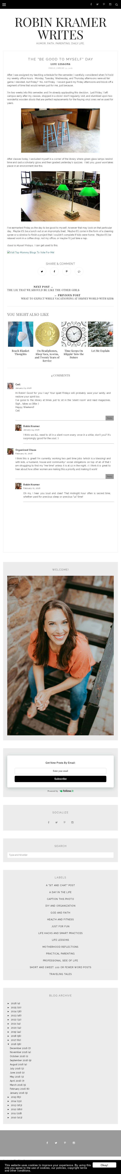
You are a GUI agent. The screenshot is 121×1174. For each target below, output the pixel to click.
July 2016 (15, 1068)
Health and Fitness (60, 919)
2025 (13, 1007)
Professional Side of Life (60, 960)
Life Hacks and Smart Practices (60, 933)
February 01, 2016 (23, 454)
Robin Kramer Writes (61, 27)
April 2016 (15, 1081)
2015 (13, 1097)
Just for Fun (61, 926)
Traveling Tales (60, 974)
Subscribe (60, 779)
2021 (13, 1023)
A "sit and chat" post (60, 885)
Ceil (17, 384)
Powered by (53, 791)
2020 (14, 1028)
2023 (14, 1015)
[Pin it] (66, 271)
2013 (13, 1105)
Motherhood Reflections (60, 947)
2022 (14, 1019)
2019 (13, 1032)
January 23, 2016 (23, 388)
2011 (13, 1113)
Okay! (104, 1165)
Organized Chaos (25, 450)
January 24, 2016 (31, 430)
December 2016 (19, 1048)
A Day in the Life (60, 892)
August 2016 (17, 1064)
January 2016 (17, 1093)
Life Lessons (61, 64)
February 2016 (18, 1089)
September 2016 (19, 1060)
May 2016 (15, 1076)
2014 (13, 1101)
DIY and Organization (60, 906)
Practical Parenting (60, 953)
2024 (14, 1011)
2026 (14, 1003)
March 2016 (16, 1085)
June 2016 (15, 1072)
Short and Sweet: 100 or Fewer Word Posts (60, 967)
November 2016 (19, 1052)
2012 (13, 1109)
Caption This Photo (60, 899)
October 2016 (17, 1056)
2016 (13, 1044)
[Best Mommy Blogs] (30, 252)
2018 (13, 1036)
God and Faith (60, 912)
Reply (109, 418)
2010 (13, 1117)
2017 (13, 1040)
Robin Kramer (31, 426)
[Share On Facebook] (54, 271)
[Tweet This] (42, 271)
